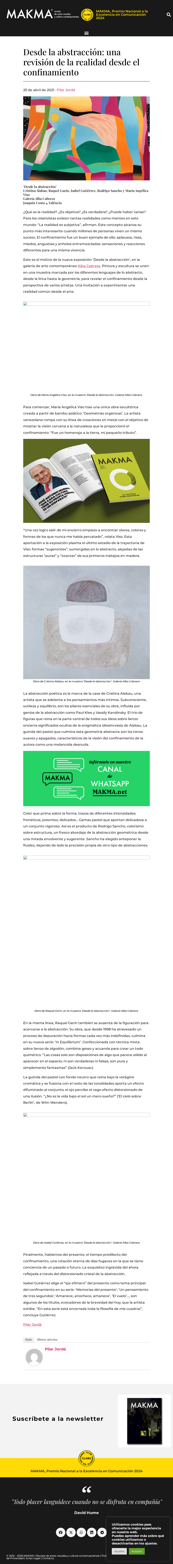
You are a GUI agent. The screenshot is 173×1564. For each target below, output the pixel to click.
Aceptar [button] (136, 1551)
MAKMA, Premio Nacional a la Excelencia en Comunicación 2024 (122, 14)
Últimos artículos (47, 1339)
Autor (28, 1339)
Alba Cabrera (89, 266)
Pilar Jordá (66, 90)
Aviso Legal (33, 1558)
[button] (169, 14)
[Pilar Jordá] (34, 1357)
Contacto (48, 1558)
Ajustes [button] (119, 1551)
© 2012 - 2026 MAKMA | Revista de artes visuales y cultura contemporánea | (53, 1555)
